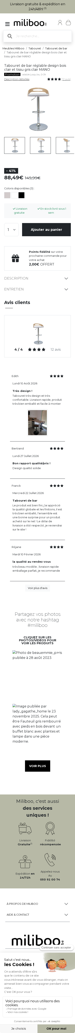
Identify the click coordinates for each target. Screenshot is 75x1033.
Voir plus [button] (37, 766)
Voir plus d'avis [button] (37, 588)
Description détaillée (16, 79)
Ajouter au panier (46, 230)
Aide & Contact (18, 914)
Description (16, 278)
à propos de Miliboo (22, 903)
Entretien (14, 289)
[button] (37, 675)
